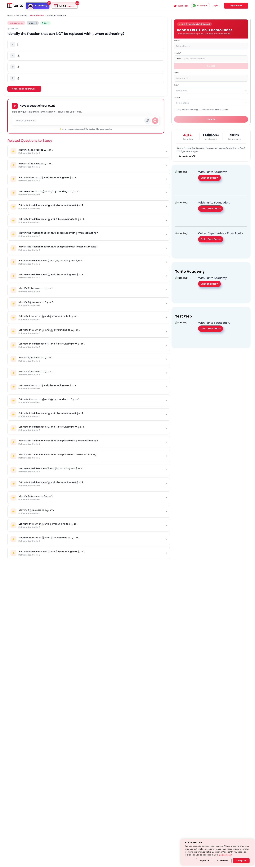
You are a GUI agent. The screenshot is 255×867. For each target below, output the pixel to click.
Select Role (181, 90)
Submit (211, 119)
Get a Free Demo (211, 208)
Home (10, 15)
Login (215, 5)
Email (176, 72)
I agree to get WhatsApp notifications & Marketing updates (203, 109)
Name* (177, 40)
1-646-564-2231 (182, 6)
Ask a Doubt (21, 15)
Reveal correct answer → (24, 88)
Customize (222, 860)
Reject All (204, 860)
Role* (176, 85)
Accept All (241, 860)
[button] (85, 44)
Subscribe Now (209, 177)
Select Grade (182, 102)
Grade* (177, 97)
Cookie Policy (225, 855)
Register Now (236, 5)
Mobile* (177, 53)
